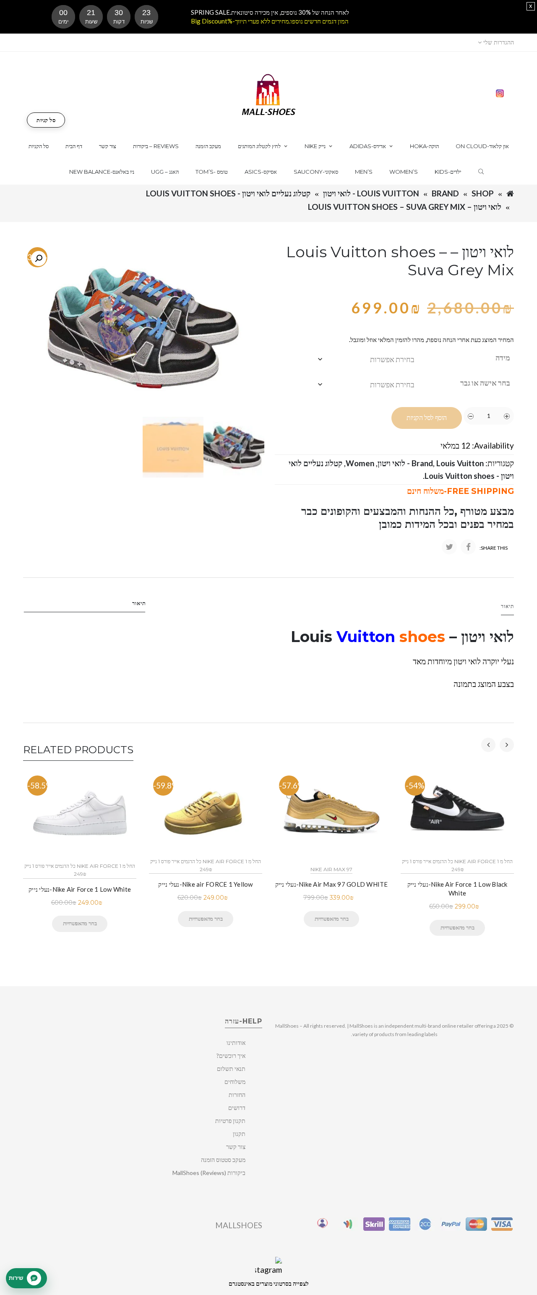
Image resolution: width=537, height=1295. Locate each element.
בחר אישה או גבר (485, 382)
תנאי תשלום (231, 1068)
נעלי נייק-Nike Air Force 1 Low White (80, 889)
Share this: (494, 548)
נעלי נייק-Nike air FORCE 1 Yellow (205, 884)
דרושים (236, 1107)
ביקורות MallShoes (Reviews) (208, 1172)
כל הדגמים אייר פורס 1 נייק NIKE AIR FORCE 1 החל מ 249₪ (79, 870)
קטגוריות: (499, 463)
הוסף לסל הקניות (427, 418)
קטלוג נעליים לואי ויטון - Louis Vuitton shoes (228, 193)
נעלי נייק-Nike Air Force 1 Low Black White (457, 888)
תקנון (239, 1133)
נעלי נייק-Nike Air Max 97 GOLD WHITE (331, 884)
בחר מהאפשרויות (79, 923)
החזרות (237, 1094)
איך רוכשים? (230, 1055)
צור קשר (235, 1146)
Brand (445, 193)
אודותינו (236, 1042)
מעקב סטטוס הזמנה (223, 1159)
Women (360, 463)
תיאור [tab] (139, 603)
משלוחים (234, 1081)
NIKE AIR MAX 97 (331, 869)
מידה (502, 357)
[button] (38, 258)
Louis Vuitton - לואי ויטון (371, 193)
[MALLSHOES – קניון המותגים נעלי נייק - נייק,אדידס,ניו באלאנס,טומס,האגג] (268, 93)
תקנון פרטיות (230, 1120)
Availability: (493, 445)
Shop (483, 193)
